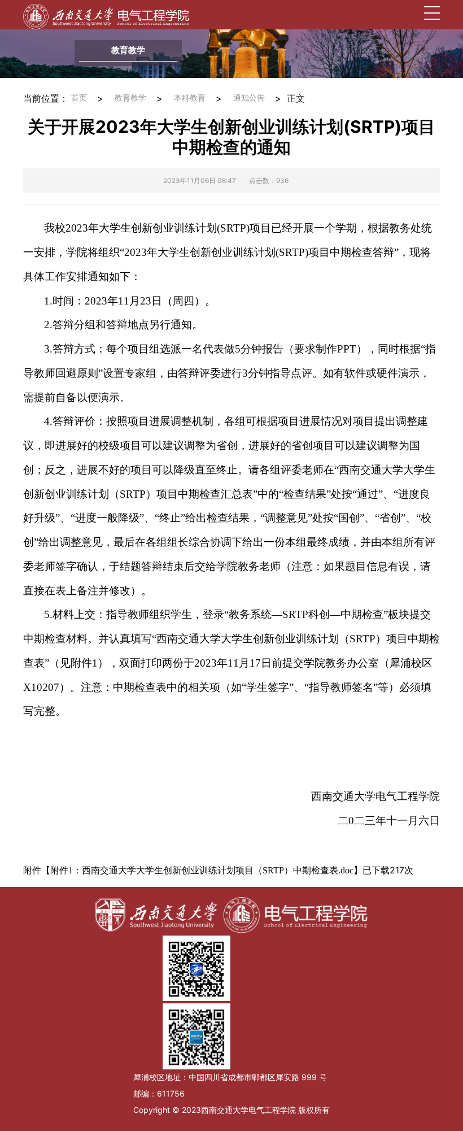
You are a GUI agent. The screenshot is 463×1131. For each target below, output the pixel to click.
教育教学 (130, 98)
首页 (79, 98)
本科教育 (190, 98)
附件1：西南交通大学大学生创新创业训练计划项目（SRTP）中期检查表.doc (201, 870)
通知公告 (249, 98)
